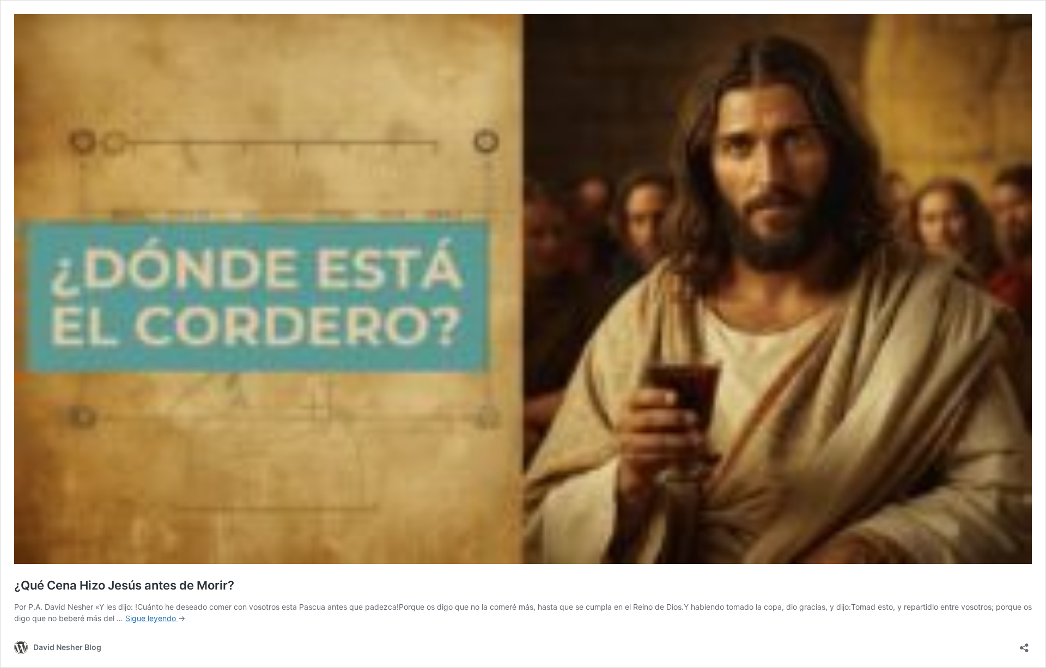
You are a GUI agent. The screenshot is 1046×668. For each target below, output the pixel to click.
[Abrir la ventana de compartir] (1024, 644)
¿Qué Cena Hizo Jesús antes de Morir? (124, 585)
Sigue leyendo (151, 618)
